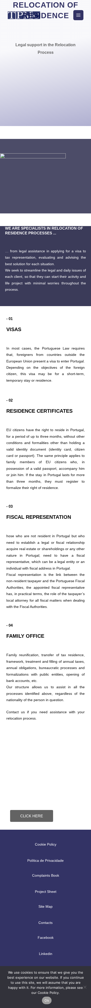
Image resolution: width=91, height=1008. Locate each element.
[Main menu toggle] (78, 15)
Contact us (15, 712)
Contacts (45, 923)
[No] (84, 987)
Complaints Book (45, 875)
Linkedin (45, 954)
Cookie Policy (45, 844)
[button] (66, 15)
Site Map (45, 906)
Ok (46, 1000)
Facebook (46, 938)
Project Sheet (45, 892)
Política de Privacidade (45, 861)
